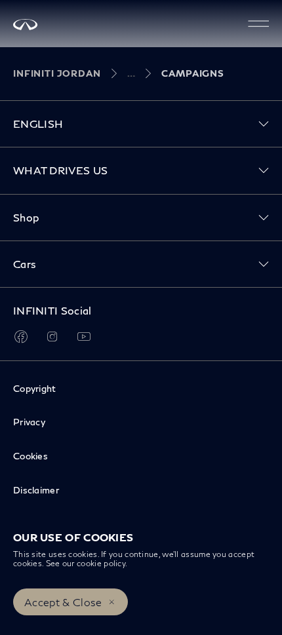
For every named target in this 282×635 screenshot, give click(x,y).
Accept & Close (63, 602)
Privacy (29, 421)
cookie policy (101, 563)
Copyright (34, 388)
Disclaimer (36, 489)
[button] (258, 23)
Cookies (30, 455)
